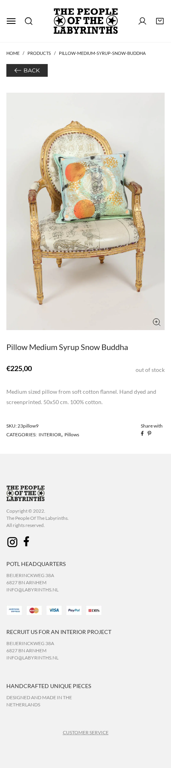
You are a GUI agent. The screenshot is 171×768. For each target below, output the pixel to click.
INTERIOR (50, 434)
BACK (31, 70)
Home (12, 53)
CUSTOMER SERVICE (86, 732)
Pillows (71, 434)
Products (39, 53)
